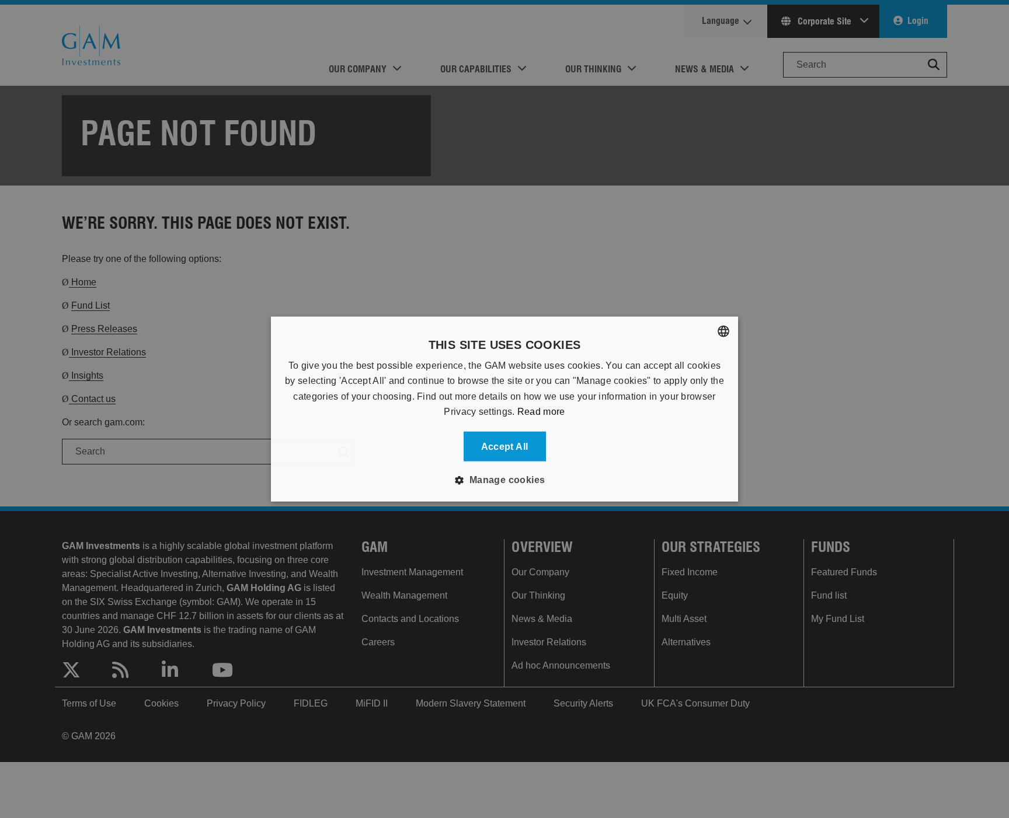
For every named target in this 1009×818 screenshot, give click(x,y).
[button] (504, 480)
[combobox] (723, 331)
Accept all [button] (504, 446)
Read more (541, 412)
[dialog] (504, 409)
